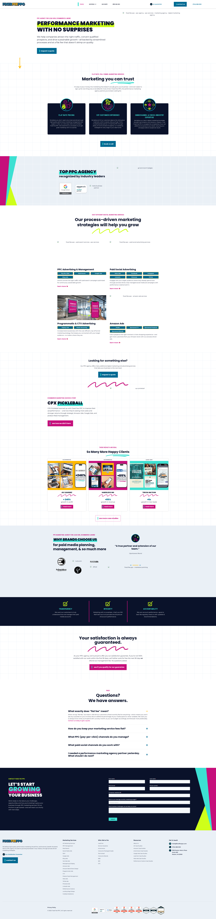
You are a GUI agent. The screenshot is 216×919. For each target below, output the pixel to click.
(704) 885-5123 (197, 4)
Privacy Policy (51, 907)
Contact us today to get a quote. (79, 720)
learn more (61, 286)
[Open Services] (95, 4)
